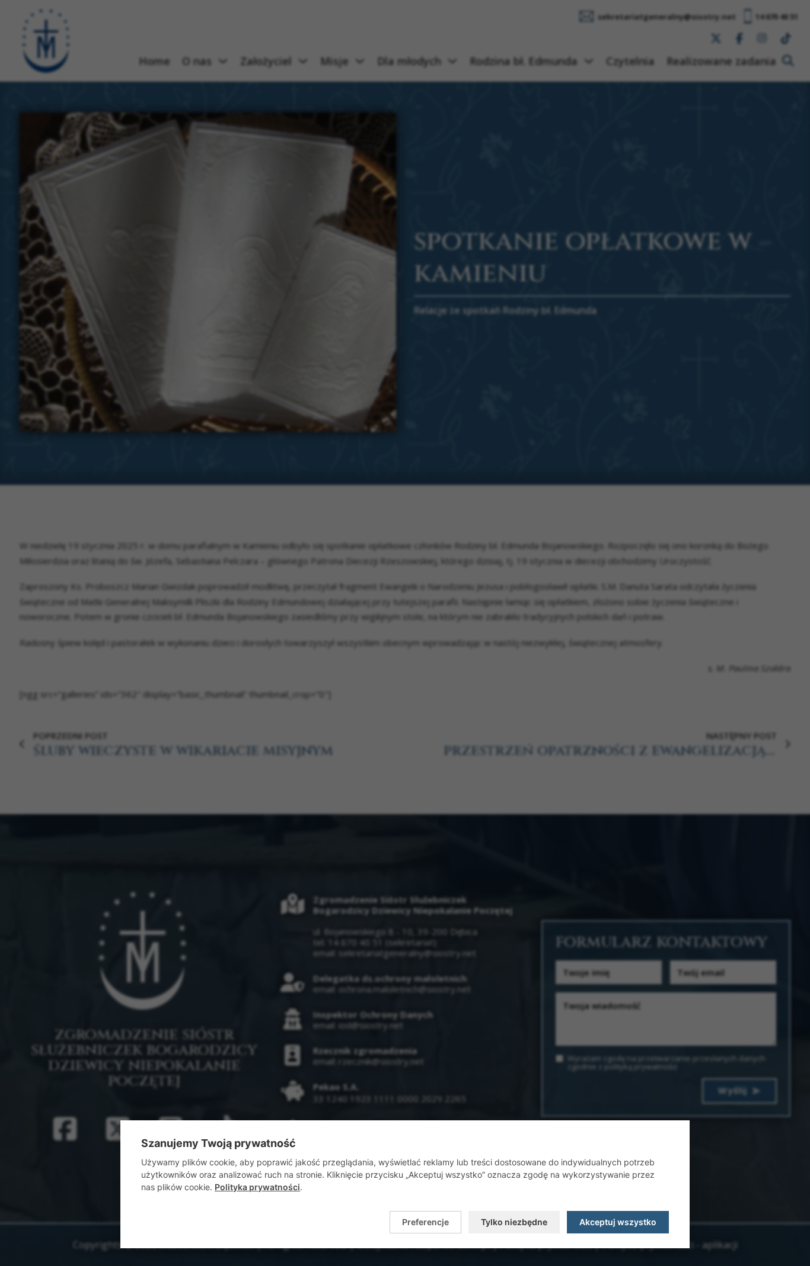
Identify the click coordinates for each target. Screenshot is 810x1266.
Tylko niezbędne (514, 1222)
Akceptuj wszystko (617, 1222)
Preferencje (425, 1222)
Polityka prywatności (257, 1187)
